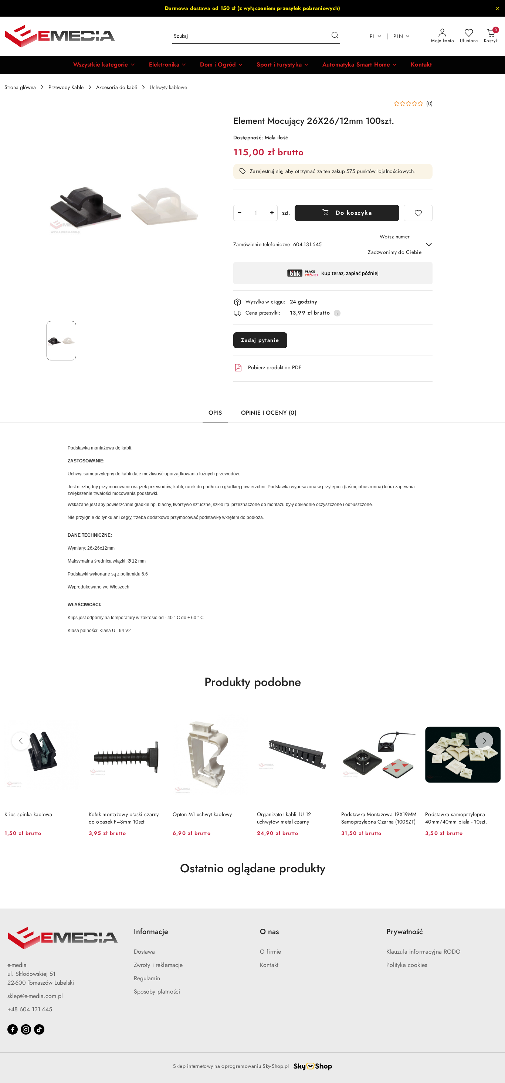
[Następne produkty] (484, 741)
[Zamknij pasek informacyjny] (497, 8)
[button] (104, 65)
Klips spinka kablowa (28, 814)
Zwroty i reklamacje (158, 965)
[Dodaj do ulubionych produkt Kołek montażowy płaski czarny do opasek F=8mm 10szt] (155, 713)
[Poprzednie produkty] (20, 741)
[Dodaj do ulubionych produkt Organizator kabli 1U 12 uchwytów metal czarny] (323, 713)
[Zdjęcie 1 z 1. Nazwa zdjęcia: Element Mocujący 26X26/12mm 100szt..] (61, 340)
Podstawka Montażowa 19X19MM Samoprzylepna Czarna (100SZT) (379, 818)
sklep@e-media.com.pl (35, 996)
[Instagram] (26, 1029)
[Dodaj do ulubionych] (418, 213)
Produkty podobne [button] (252, 681)
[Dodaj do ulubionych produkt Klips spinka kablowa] (71, 713)
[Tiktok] (39, 1029)
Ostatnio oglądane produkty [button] (252, 868)
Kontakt (269, 965)
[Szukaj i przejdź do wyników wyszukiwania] (335, 36)
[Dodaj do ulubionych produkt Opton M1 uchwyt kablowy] (239, 713)
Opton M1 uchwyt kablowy (202, 814)
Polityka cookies (406, 965)
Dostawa (144, 951)
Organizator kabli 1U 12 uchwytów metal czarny (284, 818)
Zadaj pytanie (260, 340)
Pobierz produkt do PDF (274, 367)
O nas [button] (269, 931)
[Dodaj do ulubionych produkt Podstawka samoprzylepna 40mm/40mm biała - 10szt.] (492, 713)
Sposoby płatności (157, 991)
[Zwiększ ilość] (271, 213)
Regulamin (147, 978)
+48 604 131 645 (29, 1009)
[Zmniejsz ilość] (239, 213)
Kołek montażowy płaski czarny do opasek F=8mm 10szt (124, 818)
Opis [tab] (215, 412)
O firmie (270, 951)
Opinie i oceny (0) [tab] (268, 412)
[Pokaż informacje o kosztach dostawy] (337, 313)
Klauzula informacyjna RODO (423, 951)
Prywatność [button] (404, 931)
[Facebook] (12, 1029)
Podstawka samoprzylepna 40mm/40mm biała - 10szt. (456, 818)
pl (372, 36)
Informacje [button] (151, 931)
